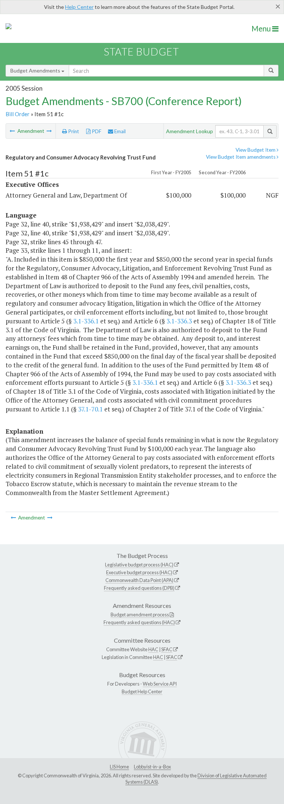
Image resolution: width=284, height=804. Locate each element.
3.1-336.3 (179, 321)
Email (119, 131)
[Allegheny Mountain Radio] (49, 131)
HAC (153, 649)
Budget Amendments (35, 70)
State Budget (141, 52)
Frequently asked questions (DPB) (139, 588)
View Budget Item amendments (241, 157)
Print (73, 131)
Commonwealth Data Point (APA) (139, 580)
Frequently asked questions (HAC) (139, 622)
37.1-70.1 (90, 409)
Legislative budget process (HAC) (139, 565)
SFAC (166, 649)
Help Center (79, 7)
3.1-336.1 (86, 321)
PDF (96, 131)
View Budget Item (256, 150)
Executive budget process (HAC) (139, 572)
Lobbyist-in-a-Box (152, 767)
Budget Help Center (142, 691)
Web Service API (160, 684)
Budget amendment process (140, 615)
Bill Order (18, 114)
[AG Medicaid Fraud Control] (13, 131)
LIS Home (119, 767)
